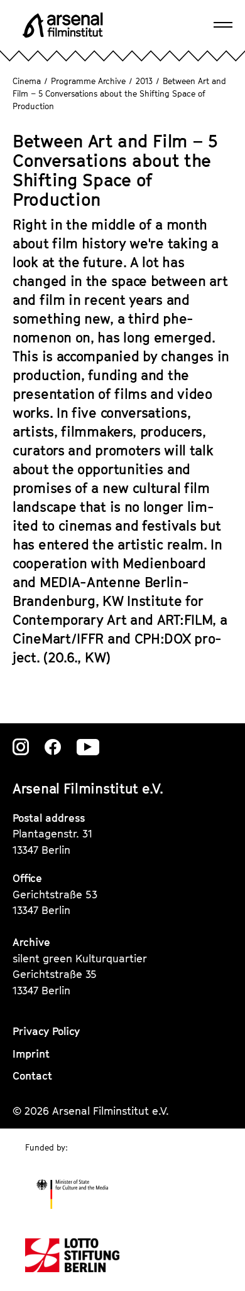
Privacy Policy (46, 1031)
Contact (32, 1076)
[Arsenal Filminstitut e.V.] (63, 25)
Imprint (31, 1054)
